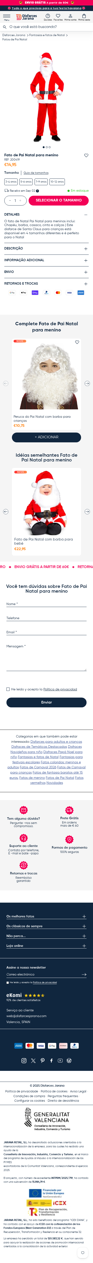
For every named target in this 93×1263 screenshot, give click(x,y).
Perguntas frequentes (63, 1096)
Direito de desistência (63, 1100)
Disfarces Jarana (13, 35)
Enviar (46, 703)
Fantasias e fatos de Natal (47, 35)
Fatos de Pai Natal (14, 39)
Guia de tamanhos (36, 173)
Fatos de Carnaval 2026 (38, 767)
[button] (84, 17)
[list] (46, 97)
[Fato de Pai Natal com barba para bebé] (46, 503)
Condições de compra (29, 1096)
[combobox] (46, 27)
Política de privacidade (21, 1091)
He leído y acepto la (44, 689)
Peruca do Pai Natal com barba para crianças (42, 419)
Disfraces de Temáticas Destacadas (39, 746)
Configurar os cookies (29, 1100)
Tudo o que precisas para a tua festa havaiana (46, 8)
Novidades (54, 783)
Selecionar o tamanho (59, 200)
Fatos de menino (32, 778)
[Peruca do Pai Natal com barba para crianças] (46, 376)
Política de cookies (54, 1091)
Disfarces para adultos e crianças (56, 741)
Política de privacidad (60, 689)
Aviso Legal (78, 1091)
